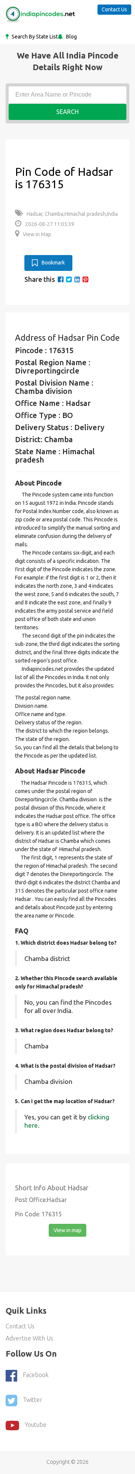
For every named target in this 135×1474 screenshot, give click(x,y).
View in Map (37, 234)
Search (67, 111)
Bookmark (53, 263)
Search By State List (34, 37)
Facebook (35, 1375)
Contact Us (114, 9)
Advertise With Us (29, 1338)
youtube (35, 1425)
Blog (71, 37)
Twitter (32, 1400)
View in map (67, 1230)
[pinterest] (85, 279)
